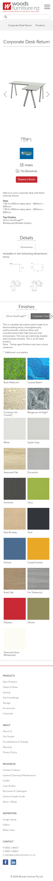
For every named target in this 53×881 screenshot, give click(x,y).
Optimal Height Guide (14, 796)
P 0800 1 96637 (11, 847)
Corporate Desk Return (20, 25)
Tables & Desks (10, 687)
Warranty (7, 747)
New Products (10, 681)
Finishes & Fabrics (11, 770)
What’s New (9, 830)
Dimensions (26, 247)
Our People (8, 736)
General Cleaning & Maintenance (19, 775)
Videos (6, 824)
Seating (6, 692)
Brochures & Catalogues (15, 791)
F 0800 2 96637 (11, 851)
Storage (6, 703)
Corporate (8, 713)
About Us (7, 731)
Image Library (9, 819)
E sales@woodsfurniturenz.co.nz (19, 855)
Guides (6, 780)
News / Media (10, 801)
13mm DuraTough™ (16, 316)
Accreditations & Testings (15, 741)
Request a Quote (26, 179)
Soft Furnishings (11, 697)
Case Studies (9, 786)
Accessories (9, 708)
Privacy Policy (10, 752)
